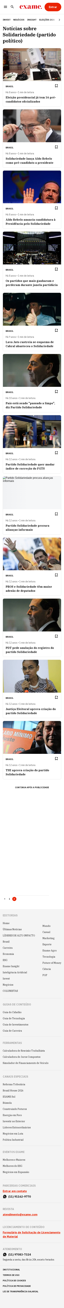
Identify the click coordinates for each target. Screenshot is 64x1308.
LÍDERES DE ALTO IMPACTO (19, 935)
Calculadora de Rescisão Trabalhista (24, 1050)
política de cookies (14, 1280)
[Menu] (5, 7)
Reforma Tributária (14, 1084)
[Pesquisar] (12, 7)
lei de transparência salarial (20, 1291)
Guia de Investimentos (15, 1024)
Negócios (18, 19)
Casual (46, 932)
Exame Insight (11, 966)
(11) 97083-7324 (19, 1254)
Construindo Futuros (15, 1109)
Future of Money (51, 962)
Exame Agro (49, 950)
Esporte (47, 944)
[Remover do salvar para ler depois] (56, 86)
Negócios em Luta (13, 1133)
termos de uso (11, 1275)
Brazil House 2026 (13, 1090)
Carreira (8, 947)
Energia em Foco (12, 1115)
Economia (8, 954)
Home (6, 923)
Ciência (46, 969)
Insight (32, 19)
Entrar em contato (15, 1191)
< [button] (4, 899)
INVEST (7, 19)
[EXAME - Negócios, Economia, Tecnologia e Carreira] (31, 7)
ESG (5, 960)
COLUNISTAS (10, 990)
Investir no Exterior (14, 1121)
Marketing (48, 938)
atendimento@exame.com (20, 1214)
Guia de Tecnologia (14, 1018)
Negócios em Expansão (16, 1172)
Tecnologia (48, 956)
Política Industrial (13, 1139)
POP (44, 975)
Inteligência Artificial (15, 972)
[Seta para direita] (55, 20)
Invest (6, 978)
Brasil (6, 941)
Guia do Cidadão (12, 1012)
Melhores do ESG (12, 1165)
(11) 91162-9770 (19, 1196)
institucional (11, 1269)
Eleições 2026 (47, 19)
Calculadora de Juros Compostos (21, 1056)
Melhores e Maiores (14, 1159)
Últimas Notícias (12, 929)
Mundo (46, 925)
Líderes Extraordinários (17, 1127)
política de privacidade (17, 1286)
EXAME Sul (9, 1096)
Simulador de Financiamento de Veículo (25, 1063)
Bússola (7, 1102)
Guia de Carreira (12, 1030)
